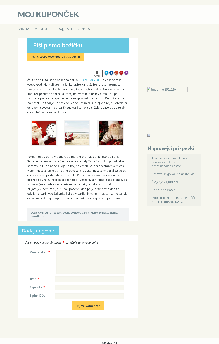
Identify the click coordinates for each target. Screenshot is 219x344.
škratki (36, 216)
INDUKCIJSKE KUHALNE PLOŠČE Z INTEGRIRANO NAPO (174, 200)
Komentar (40, 252)
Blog (45, 212)
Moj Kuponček (48, 14)
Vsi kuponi (43, 29)
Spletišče (37, 295)
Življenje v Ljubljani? (165, 182)
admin (76, 56)
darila (85, 212)
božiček (75, 212)
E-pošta (37, 287)
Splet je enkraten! (164, 190)
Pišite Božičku (89, 80)
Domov (23, 29)
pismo (113, 212)
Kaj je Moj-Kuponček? (74, 29)
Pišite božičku (99, 212)
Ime (34, 278)
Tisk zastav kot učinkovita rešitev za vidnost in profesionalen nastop (170, 162)
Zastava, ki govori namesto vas (173, 174)
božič (66, 212)
